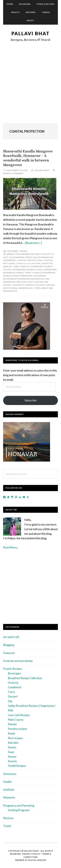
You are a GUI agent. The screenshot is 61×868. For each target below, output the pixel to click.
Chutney (13, 682)
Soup (11, 752)
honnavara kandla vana (27, 269)
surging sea (26, 288)
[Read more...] (33, 243)
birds (29, 257)
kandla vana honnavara (18, 276)
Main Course (15, 719)
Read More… (11, 547)
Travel (23, 251)
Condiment (14, 687)
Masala (12, 724)
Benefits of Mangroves (21, 254)
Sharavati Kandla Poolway (29, 285)
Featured (12, 251)
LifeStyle (8, 789)
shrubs (50, 285)
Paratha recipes (17, 728)
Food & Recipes (12, 668)
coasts (20, 263)
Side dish (13, 742)
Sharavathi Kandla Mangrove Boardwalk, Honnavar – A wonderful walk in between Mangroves (28, 158)
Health (7, 781)
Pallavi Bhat (30, 33)
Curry (11, 691)
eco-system (33, 263)
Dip (10, 701)
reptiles (22, 282)
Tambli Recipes (17, 765)
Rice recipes (15, 738)
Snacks (12, 747)
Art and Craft (11, 637)
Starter (12, 756)
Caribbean (9, 260)
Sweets (12, 761)
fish (16, 266)
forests (24, 266)
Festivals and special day (18, 660)
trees (37, 288)
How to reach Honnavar (40, 272)
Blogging (8, 645)
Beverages (14, 673)
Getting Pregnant (18, 810)
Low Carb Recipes (19, 715)
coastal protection (29, 260)
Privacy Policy (31, 854)
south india (10, 288)
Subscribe (31, 400)
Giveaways (9, 773)
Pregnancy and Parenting (18, 805)
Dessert (13, 696)
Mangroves (37, 279)
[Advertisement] (30, 86)
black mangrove (43, 257)
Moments (9, 797)
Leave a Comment (13, 173)
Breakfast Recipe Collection (25, 678)
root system (35, 282)
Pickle (11, 733)
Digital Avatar (37, 860)
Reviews (8, 818)
